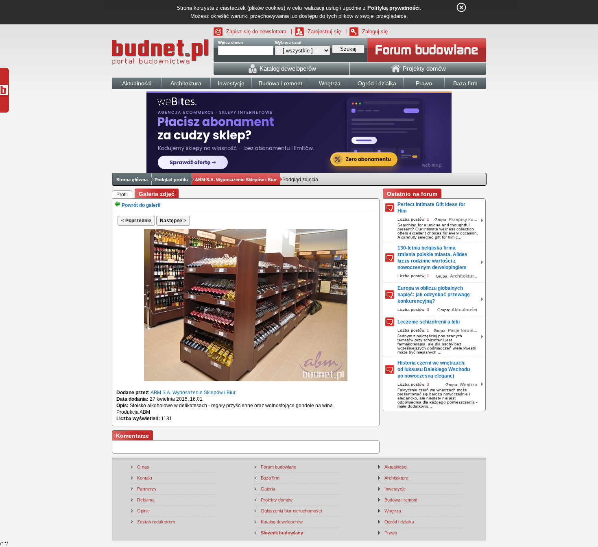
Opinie (143, 510)
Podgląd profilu (171, 179)
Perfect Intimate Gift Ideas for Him (431, 208)
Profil (122, 195)
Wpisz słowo (230, 42)
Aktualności (464, 309)
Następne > (173, 221)
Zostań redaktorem (156, 521)
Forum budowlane (278, 467)
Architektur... (463, 276)
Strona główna (132, 179)
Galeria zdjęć (157, 194)
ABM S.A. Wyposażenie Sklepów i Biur (236, 179)
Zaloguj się (375, 31)
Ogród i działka (399, 521)
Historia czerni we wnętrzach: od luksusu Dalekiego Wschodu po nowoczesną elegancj (433, 369)
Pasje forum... (462, 330)
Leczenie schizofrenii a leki (428, 322)
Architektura (396, 477)
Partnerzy (147, 488)
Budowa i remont (400, 499)
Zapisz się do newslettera (256, 31)
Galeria (268, 488)
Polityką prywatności (393, 8)
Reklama (146, 499)
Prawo (390, 532)
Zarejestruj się (324, 31)
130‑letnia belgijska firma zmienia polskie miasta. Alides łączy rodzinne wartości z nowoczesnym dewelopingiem (432, 257)
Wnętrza (468, 384)
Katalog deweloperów (282, 521)
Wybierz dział (288, 42)
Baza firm (270, 477)
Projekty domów (276, 499)
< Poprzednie (136, 221)
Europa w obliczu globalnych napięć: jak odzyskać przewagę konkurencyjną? (433, 294)
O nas (143, 467)
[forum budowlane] (426, 50)
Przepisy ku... (463, 219)
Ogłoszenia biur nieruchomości (291, 510)
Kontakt (144, 477)
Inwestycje (395, 488)
